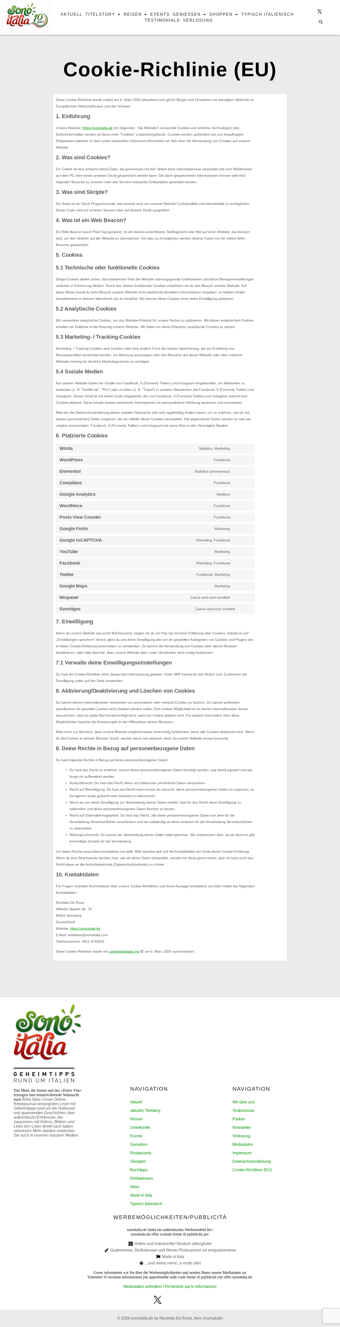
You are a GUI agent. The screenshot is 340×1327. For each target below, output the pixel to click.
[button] (321, 22)
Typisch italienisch (267, 14)
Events (160, 14)
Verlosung (198, 20)
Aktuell (71, 14)
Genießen (187, 14)
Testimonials (162, 20)
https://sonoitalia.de (97, 128)
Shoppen (221, 14)
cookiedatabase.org (124, 951)
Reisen (133, 14)
